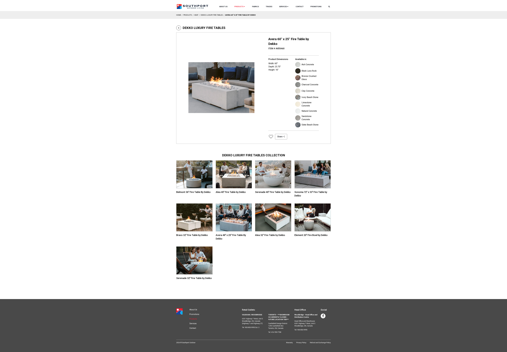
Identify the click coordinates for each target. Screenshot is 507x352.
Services (283, 7)
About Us (223, 7)
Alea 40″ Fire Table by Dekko (231, 192)
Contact (300, 7)
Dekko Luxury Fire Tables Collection (253, 155)
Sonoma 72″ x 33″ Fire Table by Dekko (310, 194)
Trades (269, 7)
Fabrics (255, 7)
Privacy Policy (301, 343)
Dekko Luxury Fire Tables (212, 15)
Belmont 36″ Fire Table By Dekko (193, 192)
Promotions (315, 7)
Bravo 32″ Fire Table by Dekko (192, 235)
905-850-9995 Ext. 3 (252, 327)
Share (280, 136)
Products (238, 7)
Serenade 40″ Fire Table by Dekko (273, 192)
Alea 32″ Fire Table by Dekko (270, 235)
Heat (196, 15)
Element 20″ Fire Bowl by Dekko (311, 235)
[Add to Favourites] (270, 137)
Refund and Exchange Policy (320, 343)
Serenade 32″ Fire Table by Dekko (194, 278)
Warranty (289, 343)
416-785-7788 (276, 332)
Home (178, 15)
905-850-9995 (302, 330)
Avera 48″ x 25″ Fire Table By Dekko (231, 237)
